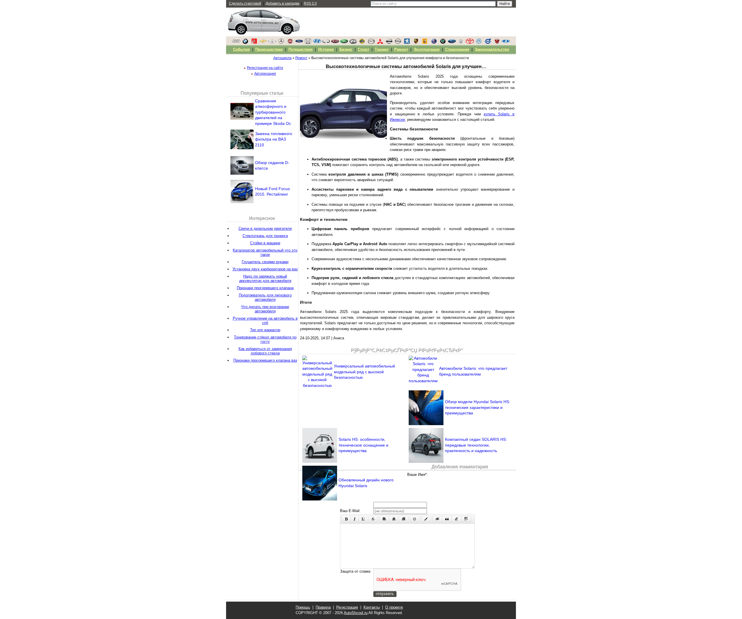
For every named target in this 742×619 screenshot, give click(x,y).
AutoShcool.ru (356, 613)
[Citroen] (254, 43)
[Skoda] (443, 43)
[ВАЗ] (506, 43)
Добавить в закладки (282, 3)
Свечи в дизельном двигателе (265, 228)
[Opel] (398, 43)
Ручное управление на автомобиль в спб (265, 320)
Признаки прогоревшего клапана (265, 288)
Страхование (457, 49)
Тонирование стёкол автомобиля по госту (265, 339)
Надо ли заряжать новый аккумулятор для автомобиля (265, 278)
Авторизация (265, 74)
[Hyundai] (317, 43)
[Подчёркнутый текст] (363, 519)
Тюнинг (382, 49)
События (241, 49)
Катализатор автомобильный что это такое (265, 252)
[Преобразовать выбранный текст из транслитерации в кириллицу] (456, 519)
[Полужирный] (346, 519)
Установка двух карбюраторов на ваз (265, 269)
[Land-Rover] (344, 43)
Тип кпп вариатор (265, 330)
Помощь (303, 607)
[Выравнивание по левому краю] (384, 519)
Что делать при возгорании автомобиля (265, 309)
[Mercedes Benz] (281, 43)
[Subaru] (452, 43)
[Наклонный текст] (354, 519)
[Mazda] (371, 43)
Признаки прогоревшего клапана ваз (265, 360)
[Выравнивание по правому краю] (403, 519)
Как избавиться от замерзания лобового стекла (265, 351)
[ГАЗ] (497, 43)
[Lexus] (353, 43)
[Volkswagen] (479, 43)
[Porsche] (416, 43)
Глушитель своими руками (265, 262)
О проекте (394, 607)
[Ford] (299, 43)
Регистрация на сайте (265, 68)
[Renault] (425, 43)
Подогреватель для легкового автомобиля (265, 297)
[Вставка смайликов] (415, 519)
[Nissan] (389, 43)
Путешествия (300, 49)
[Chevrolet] (263, 43)
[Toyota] (470, 43)
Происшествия (269, 49)
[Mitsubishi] (380, 43)
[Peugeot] (407, 43)
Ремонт (401, 49)
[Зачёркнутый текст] (373, 519)
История (326, 49)
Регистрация (347, 607)
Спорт (363, 49)
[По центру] (394, 519)
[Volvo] (488, 43)
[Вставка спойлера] (466, 519)
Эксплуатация (427, 49)
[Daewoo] (272, 43)
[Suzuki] (461, 43)
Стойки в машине (265, 243)
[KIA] (335, 43)
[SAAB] (434, 43)
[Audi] (236, 43)
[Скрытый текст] (437, 519)
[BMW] (245, 43)
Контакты (371, 607)
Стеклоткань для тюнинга (265, 236)
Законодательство (492, 49)
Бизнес (345, 49)
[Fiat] (290, 43)
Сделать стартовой (245, 3)
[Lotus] (362, 43)
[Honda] (308, 43)
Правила (323, 607)
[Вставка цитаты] (447, 519)
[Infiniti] (326, 43)
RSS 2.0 (310, 3)
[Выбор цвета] (426, 519)
